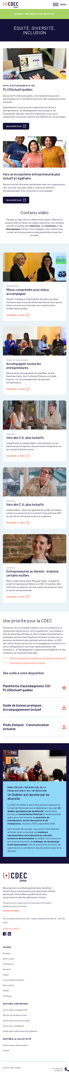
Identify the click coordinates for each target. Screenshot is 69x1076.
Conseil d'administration (13, 980)
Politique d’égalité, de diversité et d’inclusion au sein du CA (38, 658)
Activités (7, 953)
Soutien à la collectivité (39, 14)
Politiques (7, 996)
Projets (6, 1050)
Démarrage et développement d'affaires (20, 1031)
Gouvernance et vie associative (16, 1020)
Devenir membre (11, 911)
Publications (8, 964)
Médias (6, 990)
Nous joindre (8, 985)
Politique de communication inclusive (27, 662)
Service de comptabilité (13, 1026)
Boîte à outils (8, 958)
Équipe (6, 974)
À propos (7, 969)
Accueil (18, 14)
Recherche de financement (15, 1015)
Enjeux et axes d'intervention (15, 1045)
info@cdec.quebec (11, 928)
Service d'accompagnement (15, 1010)
